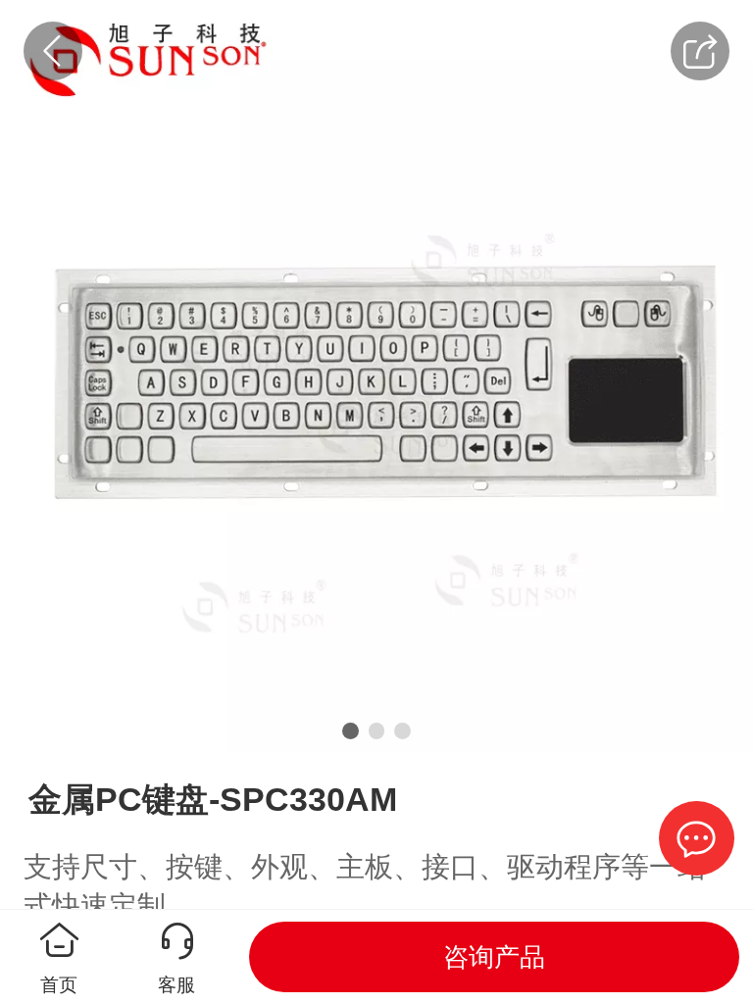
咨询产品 (494, 957)
